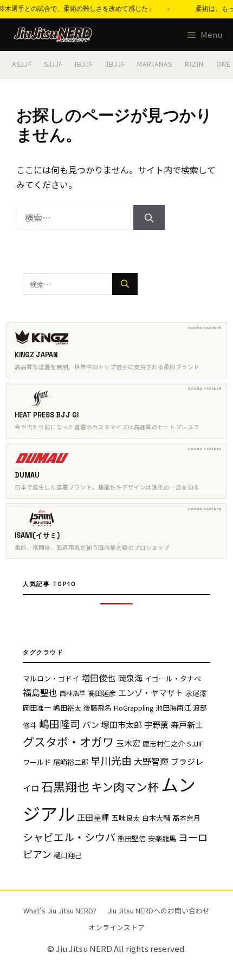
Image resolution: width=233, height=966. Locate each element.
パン (90, 724)
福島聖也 (40, 692)
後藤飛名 (97, 708)
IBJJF (84, 63)
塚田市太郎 (121, 724)
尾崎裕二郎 (70, 762)
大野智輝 (151, 761)
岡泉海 (130, 678)
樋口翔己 (68, 855)
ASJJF (22, 63)
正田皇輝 (93, 817)
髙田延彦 (102, 693)
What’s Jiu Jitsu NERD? (59, 910)
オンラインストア (116, 927)
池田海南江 (173, 708)
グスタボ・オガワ (68, 741)
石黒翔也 (65, 786)
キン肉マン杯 (125, 786)
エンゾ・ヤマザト (150, 692)
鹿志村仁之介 (164, 743)
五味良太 (126, 818)
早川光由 (111, 760)
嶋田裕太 (67, 708)
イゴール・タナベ (173, 678)
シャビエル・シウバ (69, 836)
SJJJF (53, 63)
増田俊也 (98, 677)
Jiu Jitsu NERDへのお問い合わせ (158, 910)
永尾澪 (195, 693)
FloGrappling (133, 707)
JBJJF (115, 63)
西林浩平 (73, 693)
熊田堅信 (132, 838)
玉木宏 (128, 743)
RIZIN (194, 63)
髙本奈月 (186, 818)
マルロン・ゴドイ (51, 678)
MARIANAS (155, 63)
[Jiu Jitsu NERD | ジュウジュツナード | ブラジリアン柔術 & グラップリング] (53, 34)
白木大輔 (156, 818)
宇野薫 (156, 724)
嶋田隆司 (59, 723)
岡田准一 (37, 708)
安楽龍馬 (162, 838)
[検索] (149, 217)
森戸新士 (187, 724)
